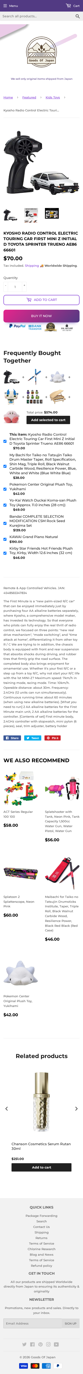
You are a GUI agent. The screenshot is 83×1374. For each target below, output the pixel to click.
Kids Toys (53, 97)
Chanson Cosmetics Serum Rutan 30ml (41, 1146)
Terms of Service (41, 1243)
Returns (41, 1238)
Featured (29, 97)
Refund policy (41, 1265)
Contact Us (41, 1227)
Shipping (32, 265)
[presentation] (6, 1109)
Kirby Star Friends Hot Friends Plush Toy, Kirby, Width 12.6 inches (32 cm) (41, 550)
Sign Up (71, 1323)
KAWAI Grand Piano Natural (33, 537)
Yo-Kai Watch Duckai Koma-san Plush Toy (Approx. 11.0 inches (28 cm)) (42, 502)
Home (8, 97)
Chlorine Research (42, 1249)
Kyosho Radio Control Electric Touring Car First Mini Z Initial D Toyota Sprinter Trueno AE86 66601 (42, 439)
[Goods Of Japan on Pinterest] (40, 1345)
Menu (13, 6)
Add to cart (41, 1167)
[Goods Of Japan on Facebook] (32, 1345)
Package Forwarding (41, 1216)
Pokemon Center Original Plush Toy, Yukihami (41, 486)
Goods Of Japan (43, 1357)
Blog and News (41, 1254)
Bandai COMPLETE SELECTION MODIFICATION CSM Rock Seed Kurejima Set (37, 521)
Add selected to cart (48, 420)
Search (41, 1221)
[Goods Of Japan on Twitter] (24, 1345)
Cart (76, 6)
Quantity (10, 278)
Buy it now (41, 316)
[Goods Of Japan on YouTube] (56, 1345)
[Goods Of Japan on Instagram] (48, 1345)
